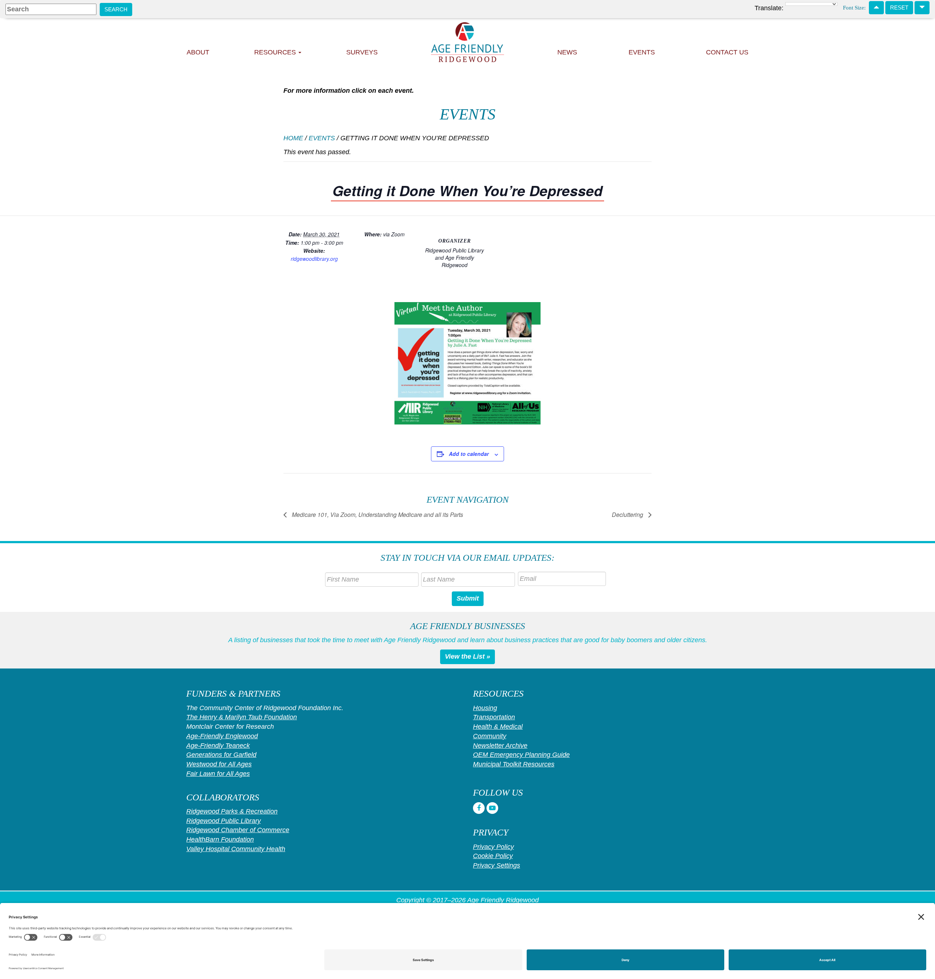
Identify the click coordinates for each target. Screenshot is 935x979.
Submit (468, 598)
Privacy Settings (496, 865)
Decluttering (628, 514)
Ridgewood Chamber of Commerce (237, 830)
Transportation (494, 717)
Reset (899, 7)
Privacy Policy (493, 846)
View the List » (467, 656)
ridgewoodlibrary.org (314, 258)
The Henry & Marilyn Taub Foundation (241, 717)
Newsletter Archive (500, 745)
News (567, 52)
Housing (485, 708)
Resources (276, 52)
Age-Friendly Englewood (222, 736)
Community (489, 736)
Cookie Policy (493, 856)
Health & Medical (498, 726)
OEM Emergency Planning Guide (521, 754)
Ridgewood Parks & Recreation (232, 811)
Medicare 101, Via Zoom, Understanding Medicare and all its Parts (376, 514)
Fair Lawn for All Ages (218, 773)
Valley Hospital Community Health (235, 849)
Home (293, 138)
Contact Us (727, 52)
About (198, 52)
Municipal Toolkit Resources (513, 764)
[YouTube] (492, 808)
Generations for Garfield (221, 754)
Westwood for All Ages (219, 764)
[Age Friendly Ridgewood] (467, 42)
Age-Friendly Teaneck (218, 745)
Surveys (362, 52)
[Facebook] (479, 808)
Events (642, 52)
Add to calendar (469, 453)
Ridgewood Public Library (223, 820)
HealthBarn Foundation (220, 839)
